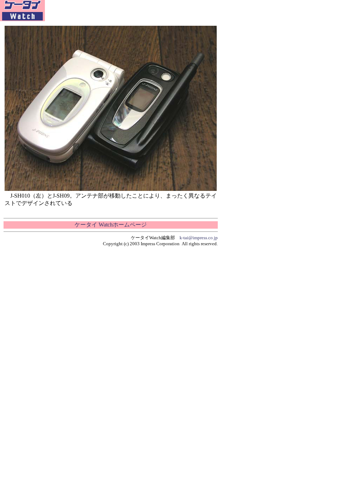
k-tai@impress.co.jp (199, 237)
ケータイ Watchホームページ (111, 225)
